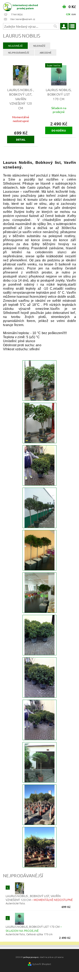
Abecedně (45, 52)
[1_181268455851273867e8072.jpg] (40, 847)
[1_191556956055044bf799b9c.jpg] (40, 719)
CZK (68, 14)
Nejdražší (39, 45)
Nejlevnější (15, 45)
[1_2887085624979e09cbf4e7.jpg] (40, 507)
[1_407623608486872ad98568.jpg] (40, 762)
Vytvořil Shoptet (41, 964)
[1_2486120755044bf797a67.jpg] (40, 465)
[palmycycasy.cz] (19, 5)
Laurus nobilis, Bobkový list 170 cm (34, 929)
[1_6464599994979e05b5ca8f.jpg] (40, 550)
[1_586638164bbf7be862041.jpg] (40, 380)
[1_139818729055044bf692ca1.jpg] (40, 677)
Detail (21, 139)
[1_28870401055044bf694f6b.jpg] (40, 634)
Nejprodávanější (18, 52)
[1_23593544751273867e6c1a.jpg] (40, 804)
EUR (74, 14)
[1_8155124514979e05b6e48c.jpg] (40, 592)
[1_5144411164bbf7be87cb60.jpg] (40, 422)
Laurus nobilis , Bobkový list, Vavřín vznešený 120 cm (39, 898)
